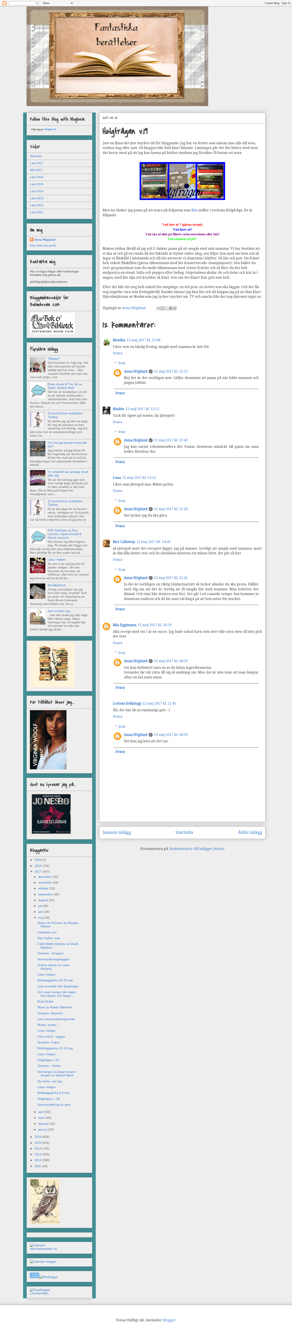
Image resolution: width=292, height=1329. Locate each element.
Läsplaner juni (46, 932)
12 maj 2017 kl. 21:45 (159, 703)
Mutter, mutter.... (48, 1025)
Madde (118, 409)
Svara (117, 353)
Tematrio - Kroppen (50, 953)
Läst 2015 (36, 184)
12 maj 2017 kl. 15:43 (171, 440)
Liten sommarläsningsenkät (56, 1019)
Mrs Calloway (124, 542)
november (45, 882)
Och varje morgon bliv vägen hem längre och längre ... (56, 993)
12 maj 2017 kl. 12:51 (142, 409)
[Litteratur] (38, 1245)
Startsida (184, 832)
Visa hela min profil (43, 245)
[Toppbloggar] (40, 1289)
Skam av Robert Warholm (54, 1007)
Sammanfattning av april (53, 1104)
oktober (43, 888)
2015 (38, 1142)
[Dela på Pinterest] (175, 308)
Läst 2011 (36, 212)
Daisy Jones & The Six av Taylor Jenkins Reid (65, 385)
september (46, 894)
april (41, 1112)
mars (42, 1117)
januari (43, 1129)
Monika (119, 340)
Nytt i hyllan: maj (48, 938)
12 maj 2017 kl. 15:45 (171, 578)
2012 (38, 1160)
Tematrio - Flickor (49, 1065)
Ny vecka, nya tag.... (51, 1081)
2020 (38, 859)
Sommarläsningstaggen (53, 959)
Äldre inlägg (250, 832)
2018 (38, 865)
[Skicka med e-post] (158, 308)
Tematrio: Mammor (50, 1013)
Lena (117, 478)
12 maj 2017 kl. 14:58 (153, 542)
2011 (38, 1166)
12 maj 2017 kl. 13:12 (139, 478)
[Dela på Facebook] (171, 308)
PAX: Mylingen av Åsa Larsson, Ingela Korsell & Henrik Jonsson (64, 534)
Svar (122, 363)
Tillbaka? (54, 358)
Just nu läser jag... (60, 611)
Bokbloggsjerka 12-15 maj (55, 1048)
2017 (38, 871)
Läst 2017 (36, 163)
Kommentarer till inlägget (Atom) (197, 849)
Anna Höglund (135, 371)
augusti (43, 900)
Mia (194, 210)
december (45, 876)
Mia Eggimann (124, 625)
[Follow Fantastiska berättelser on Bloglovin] (44, 130)
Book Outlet (45, 1001)
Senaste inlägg (117, 832)
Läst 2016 (36, 177)
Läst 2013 (36, 198)
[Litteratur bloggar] (43, 1261)
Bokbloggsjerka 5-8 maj (53, 1092)
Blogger (169, 1320)
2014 (38, 1148)
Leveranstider (39, 1293)
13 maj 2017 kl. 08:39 (171, 661)
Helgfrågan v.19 (48, 1060)
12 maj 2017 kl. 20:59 (154, 625)
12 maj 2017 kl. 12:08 (143, 340)
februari (44, 1123)
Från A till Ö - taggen (51, 1036)
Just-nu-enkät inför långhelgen (58, 986)
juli (40, 906)
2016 (38, 1136)
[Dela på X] (167, 308)
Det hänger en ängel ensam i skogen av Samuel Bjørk (57, 1073)
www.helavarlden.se (43, 1248)
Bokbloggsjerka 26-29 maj (55, 980)
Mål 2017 (36, 170)
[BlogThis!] (163, 308)
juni (41, 911)
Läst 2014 (36, 191)
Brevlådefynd (56, 585)
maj (41, 917)
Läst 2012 (36, 205)
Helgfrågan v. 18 (48, 1098)
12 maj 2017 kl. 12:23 (171, 371)
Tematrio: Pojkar (48, 1042)
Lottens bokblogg (127, 703)
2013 (38, 1154)
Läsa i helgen (57, 559)
